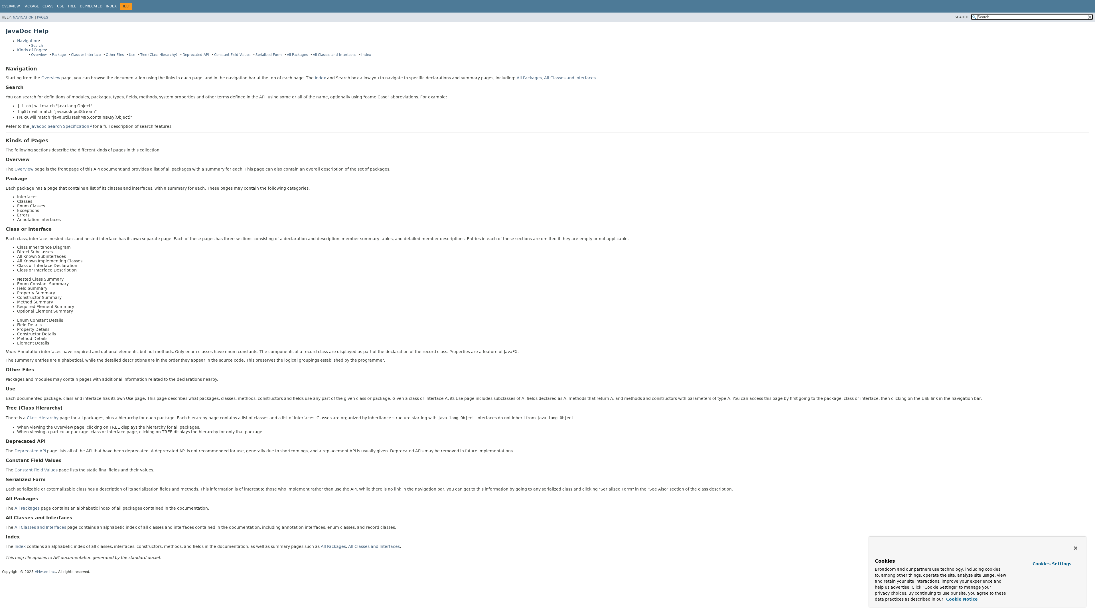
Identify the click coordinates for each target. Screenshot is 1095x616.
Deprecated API (195, 55)
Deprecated (91, 6)
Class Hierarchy (42, 418)
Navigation (23, 17)
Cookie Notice (961, 599)
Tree (72, 6)
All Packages (297, 55)
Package (59, 55)
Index (111, 6)
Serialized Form (269, 55)
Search (37, 46)
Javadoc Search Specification (60, 126)
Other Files (115, 55)
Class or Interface (86, 55)
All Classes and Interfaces (334, 55)
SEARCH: (962, 17)
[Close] (1075, 548)
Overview (11, 6)
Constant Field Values (232, 55)
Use (132, 55)
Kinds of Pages (31, 50)
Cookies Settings (1052, 564)
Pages (42, 17)
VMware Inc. (45, 572)
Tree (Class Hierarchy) (158, 55)
